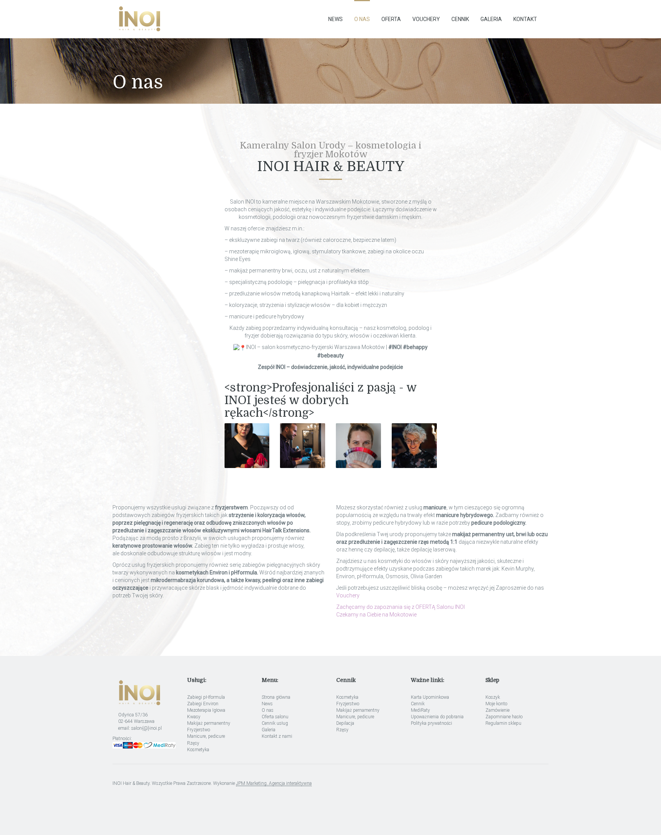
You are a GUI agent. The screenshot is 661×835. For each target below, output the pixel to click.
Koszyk (492, 697)
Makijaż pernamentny (357, 710)
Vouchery (426, 19)
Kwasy (193, 716)
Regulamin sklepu (503, 723)
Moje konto (496, 703)
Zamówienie (497, 710)
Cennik (460, 19)
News (335, 19)
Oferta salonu (275, 716)
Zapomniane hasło (504, 716)
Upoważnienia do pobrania (437, 716)
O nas (362, 19)
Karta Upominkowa (430, 697)
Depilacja (345, 723)
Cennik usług (275, 723)
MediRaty (420, 710)
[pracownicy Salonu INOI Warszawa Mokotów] (247, 445)
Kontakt (525, 19)
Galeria (491, 19)
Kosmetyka (198, 749)
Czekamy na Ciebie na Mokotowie (376, 615)
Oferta (391, 19)
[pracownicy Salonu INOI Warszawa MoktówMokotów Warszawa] (414, 445)
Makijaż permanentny (208, 723)
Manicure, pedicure (206, 736)
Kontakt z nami (277, 736)
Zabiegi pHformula (206, 697)
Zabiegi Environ (202, 703)
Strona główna (276, 697)
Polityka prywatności (431, 723)
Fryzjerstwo (198, 729)
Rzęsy (193, 743)
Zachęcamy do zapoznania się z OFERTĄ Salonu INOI (400, 607)
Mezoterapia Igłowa (206, 710)
